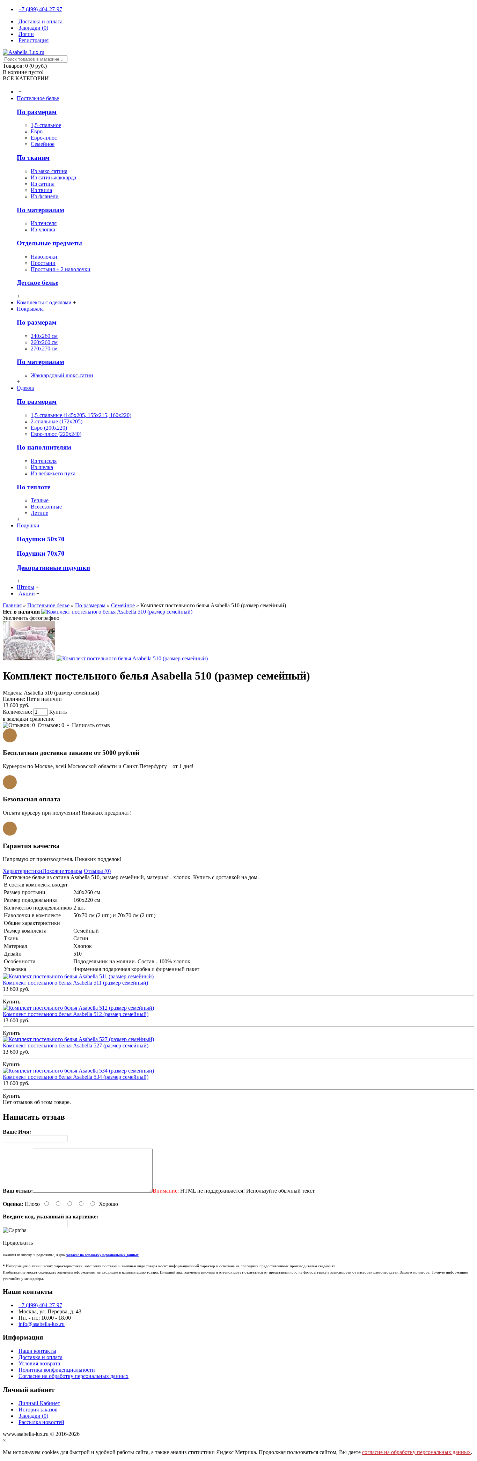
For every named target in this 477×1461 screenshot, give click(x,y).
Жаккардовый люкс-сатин (62, 375)
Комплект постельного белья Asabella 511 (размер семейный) (75, 983)
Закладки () (33, 1416)
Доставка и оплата (41, 1357)
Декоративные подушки (53, 567)
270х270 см (44, 348)
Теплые (40, 500)
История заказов (38, 1409)
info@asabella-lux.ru (42, 1324)
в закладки (15, 719)
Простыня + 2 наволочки (60, 269)
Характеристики (22, 871)
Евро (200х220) (49, 428)
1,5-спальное (46, 125)
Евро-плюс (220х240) (56, 434)
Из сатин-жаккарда (53, 177)
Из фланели (45, 196)
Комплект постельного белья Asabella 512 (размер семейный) (75, 1014)
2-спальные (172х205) (56, 421)
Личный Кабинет (39, 1403)
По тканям (33, 157)
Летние (39, 513)
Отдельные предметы (49, 243)
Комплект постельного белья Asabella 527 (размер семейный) (75, 1045)
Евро (37, 131)
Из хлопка (43, 229)
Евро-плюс (44, 138)
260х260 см (44, 342)
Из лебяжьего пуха (53, 473)
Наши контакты (37, 1351)
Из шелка (42, 467)
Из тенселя (44, 223)
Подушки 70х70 (41, 553)
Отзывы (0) (97, 871)
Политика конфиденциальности (57, 1370)
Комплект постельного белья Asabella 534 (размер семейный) (75, 1077)
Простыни (43, 263)
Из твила (41, 190)
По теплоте (33, 487)
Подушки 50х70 (41, 539)
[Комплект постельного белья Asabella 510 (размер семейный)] (116, 612)
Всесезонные (46, 507)
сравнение (42, 719)
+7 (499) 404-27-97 (40, 1305)
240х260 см (44, 336)
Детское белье (37, 282)
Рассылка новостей (41, 1422)
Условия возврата (39, 1363)
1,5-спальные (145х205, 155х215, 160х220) (81, 415)
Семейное (42, 144)
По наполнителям (44, 447)
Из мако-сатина (49, 171)
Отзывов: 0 (51, 725)
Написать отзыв (91, 725)
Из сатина (42, 184)
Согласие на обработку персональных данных (74, 1376)
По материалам (40, 210)
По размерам (37, 112)
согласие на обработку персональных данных (416, 1452)
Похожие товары (62, 871)
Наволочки (44, 257)
